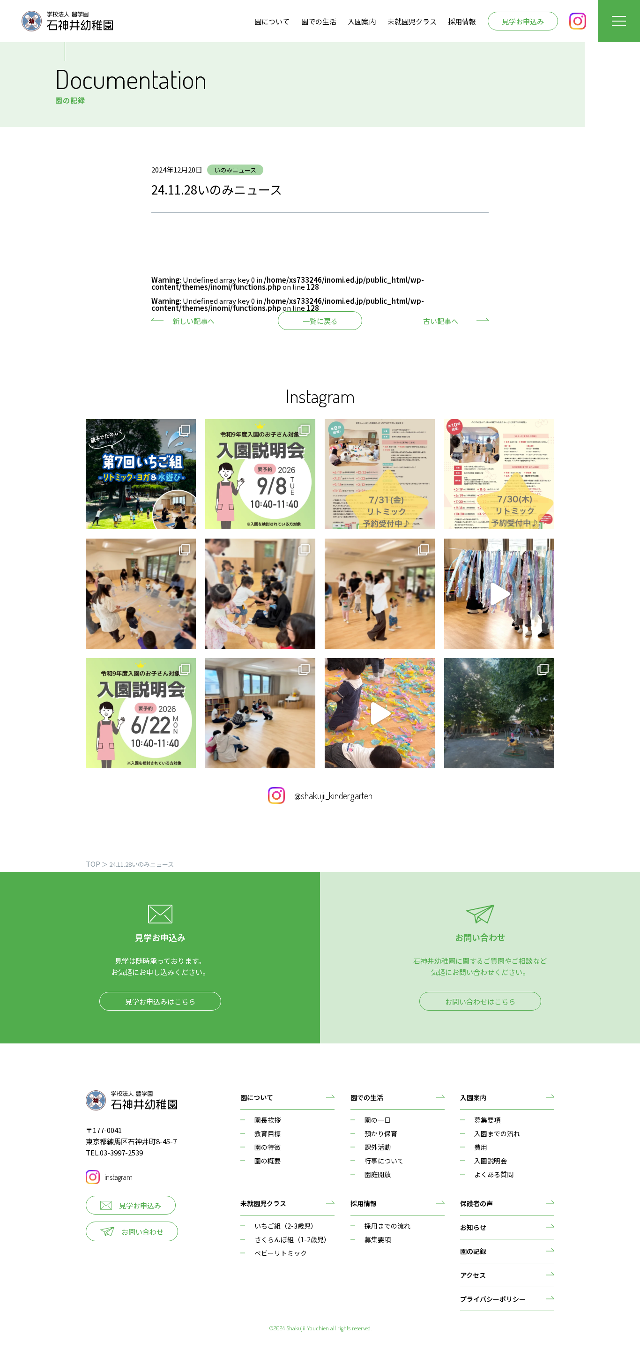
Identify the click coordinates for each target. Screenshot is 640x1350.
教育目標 (267, 1133)
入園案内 (362, 21)
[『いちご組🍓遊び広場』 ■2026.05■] (260, 713)
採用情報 (462, 21)
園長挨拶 (267, 1120)
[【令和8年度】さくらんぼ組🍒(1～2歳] (499, 474)
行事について (384, 1160)
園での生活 (318, 21)
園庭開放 (378, 1174)
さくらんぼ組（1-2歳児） (292, 1239)
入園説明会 (490, 1160)
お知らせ (473, 1227)
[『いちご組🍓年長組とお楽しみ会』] (260, 594)
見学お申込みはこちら (160, 1001)
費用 (480, 1147)
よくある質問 (493, 1174)
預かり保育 (381, 1133)
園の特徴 (267, 1147)
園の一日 (378, 1120)
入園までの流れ (497, 1133)
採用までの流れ (387, 1225)
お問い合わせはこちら (480, 1001)
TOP (93, 864)
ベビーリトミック (280, 1253)
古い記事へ (440, 321)
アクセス (473, 1275)
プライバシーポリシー (493, 1299)
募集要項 (487, 1120)
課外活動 (378, 1147)
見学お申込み (523, 21)
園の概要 (267, 1160)
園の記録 (473, 1251)
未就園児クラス (412, 21)
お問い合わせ (142, 1232)
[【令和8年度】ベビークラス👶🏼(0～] (380, 474)
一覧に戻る (320, 321)
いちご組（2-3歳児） (285, 1225)
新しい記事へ (193, 321)
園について (272, 21)
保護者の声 (476, 1203)
